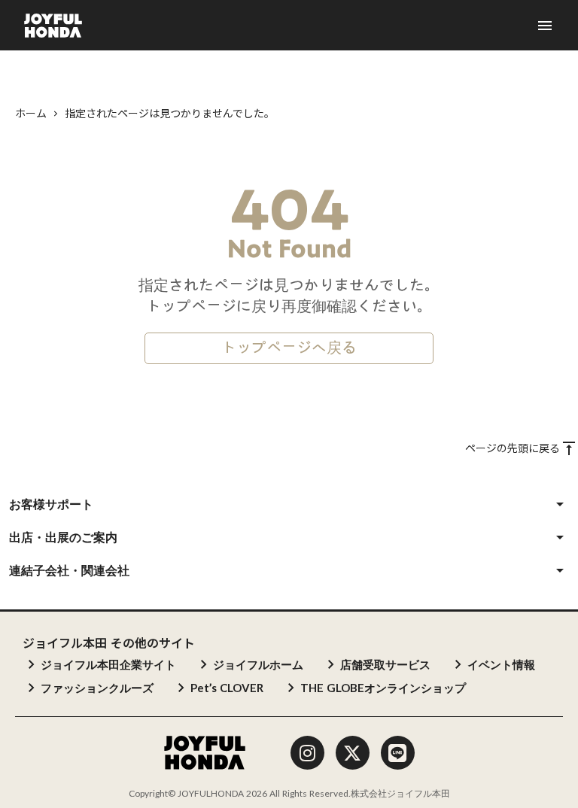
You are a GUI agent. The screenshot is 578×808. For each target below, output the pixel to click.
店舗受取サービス (385, 664)
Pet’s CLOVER (226, 687)
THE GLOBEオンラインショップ (383, 687)
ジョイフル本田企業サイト (108, 664)
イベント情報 (501, 664)
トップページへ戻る (289, 348)
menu (545, 26)
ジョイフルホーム (258, 664)
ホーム (31, 113)
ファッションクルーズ (97, 687)
